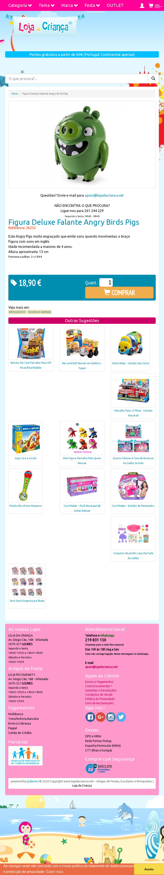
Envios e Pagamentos (99, 682)
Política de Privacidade (100, 699)
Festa (90, 5)
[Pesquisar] (153, 78)
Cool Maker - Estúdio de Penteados (133, 505)
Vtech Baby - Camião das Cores (130, 363)
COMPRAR (122, 292)
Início (15, 93)
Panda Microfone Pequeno (25, 505)
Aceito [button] (149, 869)
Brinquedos (17, 312)
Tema (44, 5)
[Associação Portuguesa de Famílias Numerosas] (25, 764)
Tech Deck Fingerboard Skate (26, 600)
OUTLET (115, 5)
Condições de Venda (98, 694)
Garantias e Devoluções (101, 690)
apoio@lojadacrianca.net (104, 195)
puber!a (32, 781)
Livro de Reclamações (99, 703)
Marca (67, 5)
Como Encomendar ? (98, 686)
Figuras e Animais (39, 312)
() (156, 6)
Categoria (17, 5)
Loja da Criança (82, 785)
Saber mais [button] (54, 872)
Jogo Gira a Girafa (26, 458)
